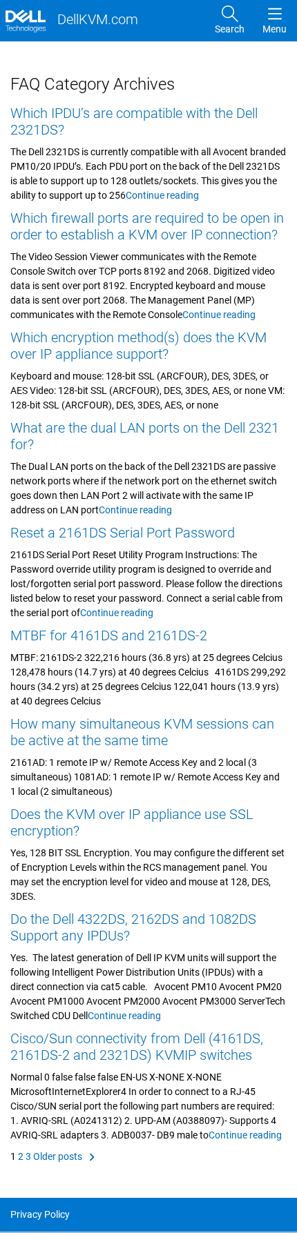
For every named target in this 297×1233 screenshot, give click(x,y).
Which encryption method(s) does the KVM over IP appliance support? (138, 345)
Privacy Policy (40, 1214)
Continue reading (162, 195)
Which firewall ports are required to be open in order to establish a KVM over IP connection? (147, 226)
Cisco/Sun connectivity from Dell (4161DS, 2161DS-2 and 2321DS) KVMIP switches (136, 1046)
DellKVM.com (96, 19)
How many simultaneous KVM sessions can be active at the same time (142, 732)
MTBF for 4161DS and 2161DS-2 (108, 635)
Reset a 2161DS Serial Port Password (122, 532)
